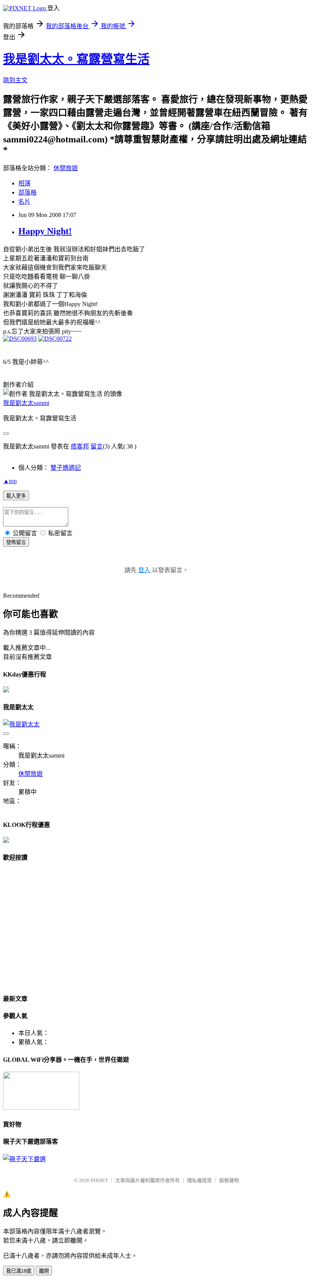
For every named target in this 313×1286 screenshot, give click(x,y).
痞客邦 (80, 446)
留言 (96, 446)
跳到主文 (15, 80)
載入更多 (16, 496)
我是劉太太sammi (26, 403)
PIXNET (99, 1180)
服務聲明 (229, 1180)
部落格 (27, 192)
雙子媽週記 (65, 467)
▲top (10, 481)
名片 (24, 201)
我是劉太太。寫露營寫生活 (76, 59)
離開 (44, 1271)
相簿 (24, 183)
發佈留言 (16, 542)
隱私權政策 (199, 1180)
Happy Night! (45, 231)
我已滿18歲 (18, 1271)
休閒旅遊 (65, 168)
